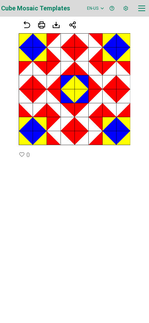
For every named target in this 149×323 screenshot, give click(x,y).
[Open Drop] (126, 8)
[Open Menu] (41, 25)
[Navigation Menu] (141, 8)
